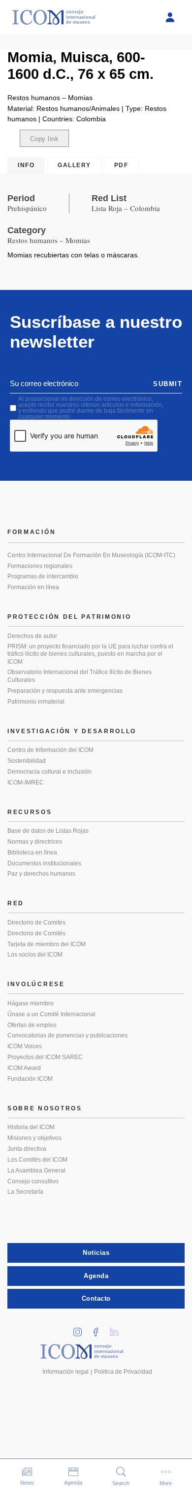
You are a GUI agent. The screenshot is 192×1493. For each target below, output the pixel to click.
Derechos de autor (32, 636)
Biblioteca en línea (32, 852)
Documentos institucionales (44, 863)
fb (99, 1329)
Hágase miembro (30, 1003)
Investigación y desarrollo (71, 731)
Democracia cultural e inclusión (49, 771)
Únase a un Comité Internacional (51, 1014)
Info (26, 165)
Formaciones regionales (39, 566)
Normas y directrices (34, 841)
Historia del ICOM (31, 1127)
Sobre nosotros (44, 1108)
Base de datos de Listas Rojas (48, 830)
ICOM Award (24, 1068)
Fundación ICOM (30, 1078)
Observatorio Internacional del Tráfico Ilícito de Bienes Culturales (79, 676)
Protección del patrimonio (69, 616)
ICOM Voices (24, 1046)
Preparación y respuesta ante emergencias (65, 690)
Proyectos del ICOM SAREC (45, 1057)
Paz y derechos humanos (41, 873)
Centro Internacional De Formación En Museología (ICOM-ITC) (91, 555)
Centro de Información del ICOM (50, 749)
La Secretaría (25, 1191)
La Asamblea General (36, 1170)
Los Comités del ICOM (37, 1159)
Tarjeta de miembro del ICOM (46, 944)
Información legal (65, 1371)
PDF (121, 165)
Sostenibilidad (26, 760)
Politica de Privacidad (123, 1371)
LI (117, 1329)
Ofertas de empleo (32, 1025)
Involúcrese (36, 984)
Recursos (29, 812)
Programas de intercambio (42, 576)
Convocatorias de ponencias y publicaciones (67, 1035)
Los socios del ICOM (35, 954)
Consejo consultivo (33, 1181)
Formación (31, 532)
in (81, 1329)
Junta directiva (26, 1148)
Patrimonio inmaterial (35, 701)
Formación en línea (33, 587)
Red (15, 903)
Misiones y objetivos (34, 1138)
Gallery (74, 165)
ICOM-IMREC (25, 782)
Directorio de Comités (36, 922)
